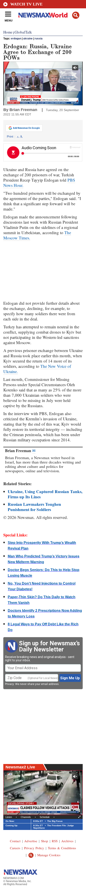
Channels (26, 817)
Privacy (9, 684)
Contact (15, 841)
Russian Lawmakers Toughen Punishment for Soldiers (34, 506)
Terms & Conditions (62, 848)
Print (10, 136)
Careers (15, 848)
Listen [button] (9, 817)
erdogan (16, 38)
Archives (67, 841)
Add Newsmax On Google (26, 128)
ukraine (28, 38)
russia (39, 38)
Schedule (45, 817)
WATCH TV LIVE (26, 4)
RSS (55, 841)
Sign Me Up (70, 678)
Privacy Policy (34, 848)
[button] (75, 15)
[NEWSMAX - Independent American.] (43, 15)
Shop (44, 841)
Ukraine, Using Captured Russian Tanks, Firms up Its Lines (45, 494)
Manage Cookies (48, 855)
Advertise (30, 841)
